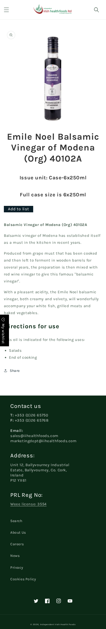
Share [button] (15, 370)
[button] (6, 9)
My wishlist (3, 333)
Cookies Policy (23, 579)
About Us (18, 532)
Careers (17, 544)
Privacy (16, 567)
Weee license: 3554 (28, 504)
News (15, 555)
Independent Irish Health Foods (58, 624)
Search (16, 521)
